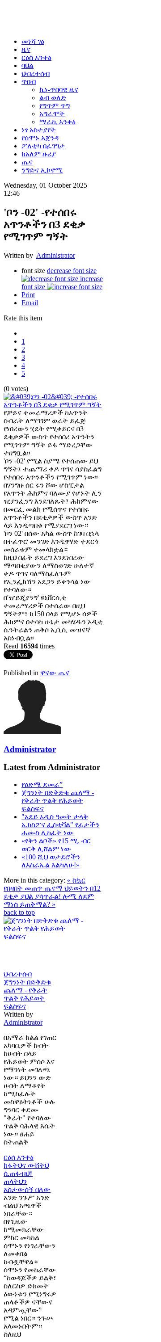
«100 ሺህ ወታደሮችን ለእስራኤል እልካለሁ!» (50, 861)
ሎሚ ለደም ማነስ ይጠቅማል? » (49, 900)
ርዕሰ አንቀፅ (19, 1157)
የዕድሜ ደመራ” (42, 784)
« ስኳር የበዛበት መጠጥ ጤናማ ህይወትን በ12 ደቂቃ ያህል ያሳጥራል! (52, 888)
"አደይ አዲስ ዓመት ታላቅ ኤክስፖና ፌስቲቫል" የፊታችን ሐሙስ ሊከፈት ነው (60, 825)
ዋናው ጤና (54, 673)
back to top (19, 912)
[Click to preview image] (54, 404)
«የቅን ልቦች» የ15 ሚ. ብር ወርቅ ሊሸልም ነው (56, 845)
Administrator (55, 255)
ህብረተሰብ (18, 974)
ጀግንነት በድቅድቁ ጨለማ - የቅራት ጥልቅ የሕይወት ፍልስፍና (57, 800)
